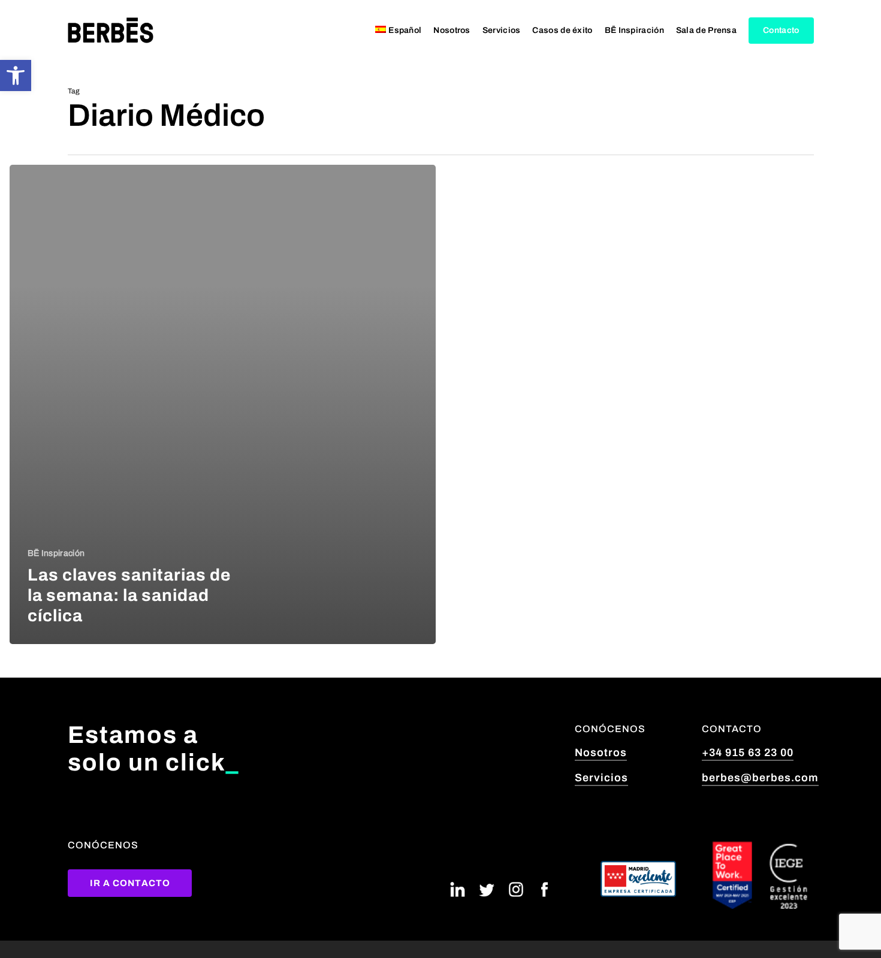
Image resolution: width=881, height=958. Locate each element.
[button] (15, 75)
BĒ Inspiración (56, 553)
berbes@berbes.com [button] (760, 778)
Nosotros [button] (601, 752)
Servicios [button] (601, 778)
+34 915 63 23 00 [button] (747, 752)
